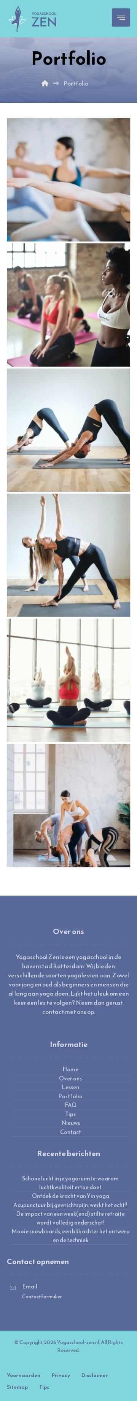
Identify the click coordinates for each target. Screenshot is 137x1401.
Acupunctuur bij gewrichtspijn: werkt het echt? (70, 1205)
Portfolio (70, 1096)
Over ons (70, 1078)
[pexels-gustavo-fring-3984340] (68, 680)
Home (70, 1069)
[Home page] (44, 83)
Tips (70, 1114)
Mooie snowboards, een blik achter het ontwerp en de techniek (70, 1235)
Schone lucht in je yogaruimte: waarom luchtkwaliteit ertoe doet (70, 1182)
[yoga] (68, 179)
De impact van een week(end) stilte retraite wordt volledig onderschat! (70, 1218)
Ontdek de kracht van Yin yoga (70, 1196)
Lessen (70, 1087)
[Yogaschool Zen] (32, 19)
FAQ (70, 1105)
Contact (70, 1132)
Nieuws (70, 1123)
